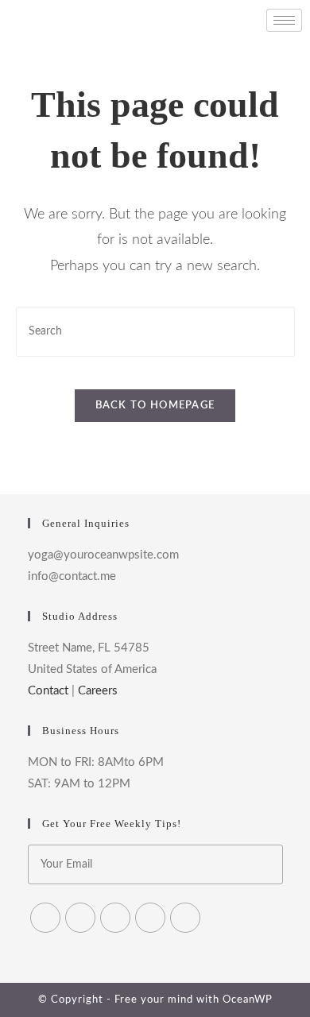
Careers (98, 691)
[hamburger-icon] (284, 20)
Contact (48, 691)
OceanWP (248, 1000)
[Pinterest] (150, 918)
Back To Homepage (155, 405)
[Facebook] (80, 918)
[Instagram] (115, 918)
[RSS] (185, 918)
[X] (45, 918)
